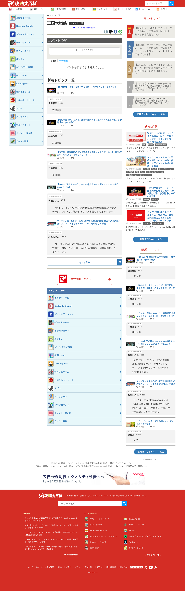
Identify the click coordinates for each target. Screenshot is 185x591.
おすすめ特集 (60, 9)
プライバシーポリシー (74, 567)
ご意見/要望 (49, 567)
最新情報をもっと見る (151, 239)
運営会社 (100, 567)
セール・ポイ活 (124, 9)
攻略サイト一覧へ (154, 555)
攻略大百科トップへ (80, 279)
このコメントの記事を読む (85, 28)
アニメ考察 (80, 9)
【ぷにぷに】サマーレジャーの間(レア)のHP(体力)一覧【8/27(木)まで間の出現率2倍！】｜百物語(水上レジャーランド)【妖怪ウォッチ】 (153, 86)
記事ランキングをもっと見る (151, 114)
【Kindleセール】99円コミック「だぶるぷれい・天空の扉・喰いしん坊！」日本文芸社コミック (153, 31)
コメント (164, 9)
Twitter (145, 567)
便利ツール (38, 9)
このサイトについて (35, 567)
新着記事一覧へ (72, 555)
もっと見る (84, 262)
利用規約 (60, 567)
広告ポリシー (89, 567)
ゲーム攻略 (17, 9)
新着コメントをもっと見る (151, 452)
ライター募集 (137, 567)
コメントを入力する (84, 50)
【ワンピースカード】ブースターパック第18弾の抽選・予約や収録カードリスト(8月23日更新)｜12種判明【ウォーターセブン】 (153, 101)
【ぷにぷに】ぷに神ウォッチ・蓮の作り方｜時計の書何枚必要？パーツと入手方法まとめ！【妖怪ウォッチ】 (153, 69)
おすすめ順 (63, 61)
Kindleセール (144, 9)
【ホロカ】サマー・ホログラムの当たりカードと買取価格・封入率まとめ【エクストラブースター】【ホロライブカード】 (153, 49)
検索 (171, 3)
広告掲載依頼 (111, 567)
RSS (155, 567)
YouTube (151, 567)
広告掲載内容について (151, 459)
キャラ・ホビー (103, 9)
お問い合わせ (123, 567)
